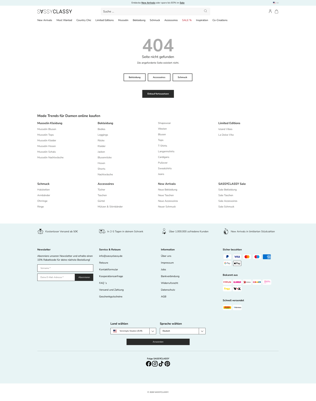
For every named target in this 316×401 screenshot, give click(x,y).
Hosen (101, 163)
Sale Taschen (225, 195)
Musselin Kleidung (49, 123)
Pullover (163, 162)
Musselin (123, 20)
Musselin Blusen (46, 129)
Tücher (101, 189)
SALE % (187, 20)
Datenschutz (168, 290)
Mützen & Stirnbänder (110, 206)
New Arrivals (44, 20)
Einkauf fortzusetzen (158, 93)
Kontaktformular (108, 269)
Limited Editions (104, 20)
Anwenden (158, 341)
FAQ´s (103, 283)
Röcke (101, 140)
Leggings (103, 135)
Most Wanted (64, 20)
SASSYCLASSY (161, 392)
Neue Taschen (166, 195)
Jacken (101, 152)
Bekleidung (139, 20)
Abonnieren (84, 277)
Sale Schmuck (226, 206)
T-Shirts (162, 145)
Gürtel (101, 201)
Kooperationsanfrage (111, 276)
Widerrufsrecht (169, 283)
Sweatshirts (165, 168)
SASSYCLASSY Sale (232, 184)
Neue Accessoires (168, 201)
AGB (163, 296)
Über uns (166, 256)
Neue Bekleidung (167, 189)
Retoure (103, 262)
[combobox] (155, 11)
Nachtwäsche (105, 174)
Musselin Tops (45, 135)
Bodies (101, 129)
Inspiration (202, 20)
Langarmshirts (166, 151)
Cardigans (163, 157)
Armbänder (43, 195)
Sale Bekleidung (227, 189)
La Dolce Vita (226, 135)
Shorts (101, 169)
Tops (160, 140)
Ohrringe (42, 201)
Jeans (161, 174)
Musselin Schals (46, 152)
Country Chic (83, 20)
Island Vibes (225, 129)
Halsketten (43, 189)
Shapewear (164, 123)
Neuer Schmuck (167, 206)
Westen (162, 128)
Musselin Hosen (46, 146)
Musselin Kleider (46, 140)
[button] (276, 11)
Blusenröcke (105, 157)
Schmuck (155, 20)
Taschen (102, 195)
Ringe (40, 206)
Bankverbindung (170, 276)
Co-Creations (219, 20)
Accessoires (171, 20)
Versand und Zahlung (111, 290)
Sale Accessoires (227, 201)
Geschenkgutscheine (110, 296)
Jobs (163, 269)
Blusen (162, 134)
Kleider (102, 146)
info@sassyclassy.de (110, 256)
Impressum (167, 262)
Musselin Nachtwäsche (50, 157)
